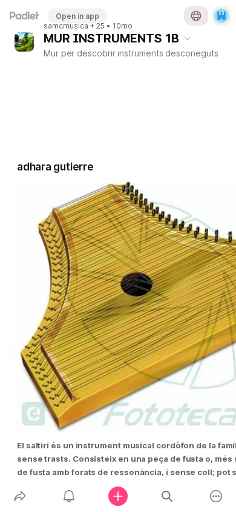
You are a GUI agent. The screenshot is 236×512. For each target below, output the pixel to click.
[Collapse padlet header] (187, 38)
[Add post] (117, 496)
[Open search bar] (167, 496)
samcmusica (66, 26)
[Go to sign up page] (221, 15)
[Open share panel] (19, 496)
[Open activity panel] (68, 496)
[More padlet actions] (216, 496)
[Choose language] (196, 15)
